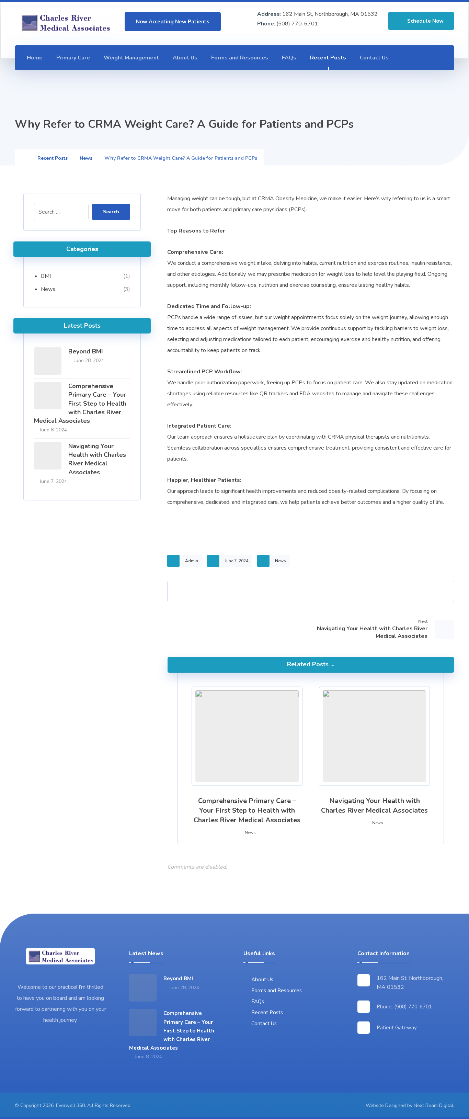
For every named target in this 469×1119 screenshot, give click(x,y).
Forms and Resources (276, 990)
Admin (191, 561)
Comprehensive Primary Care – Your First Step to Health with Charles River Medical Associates (80, 403)
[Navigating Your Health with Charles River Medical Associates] (47, 456)
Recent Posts (267, 1012)
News (280, 561)
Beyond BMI (85, 351)
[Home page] (23, 158)
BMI (46, 276)
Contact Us (264, 1023)
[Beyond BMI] (47, 361)
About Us (262, 979)
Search (111, 211)
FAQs (257, 1001)
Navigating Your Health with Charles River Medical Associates (97, 459)
